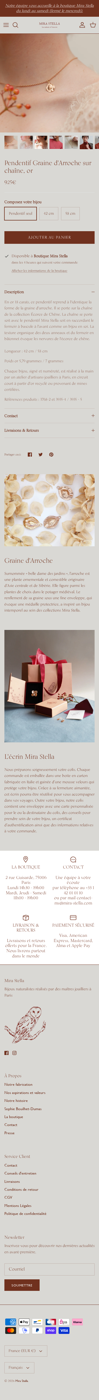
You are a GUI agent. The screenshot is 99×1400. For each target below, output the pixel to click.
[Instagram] (14, 1053)
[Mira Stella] (49, 25)
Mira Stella (21, 1381)
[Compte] (81, 25)
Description (14, 292)
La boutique (13, 1116)
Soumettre (22, 1285)
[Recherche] (18, 25)
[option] (49, 83)
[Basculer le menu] (6, 25)
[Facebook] (6, 1053)
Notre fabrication (18, 1084)
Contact (11, 416)
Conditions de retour (21, 1189)
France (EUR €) (22, 1351)
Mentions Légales (17, 1205)
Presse (9, 1133)
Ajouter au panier (49, 237)
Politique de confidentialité (25, 1213)
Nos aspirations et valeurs (24, 1092)
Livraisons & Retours (21, 430)
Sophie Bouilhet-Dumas (23, 1108)
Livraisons (12, 1181)
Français (16, 1368)
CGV (8, 1197)
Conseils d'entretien (20, 1173)
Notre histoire (16, 1100)
